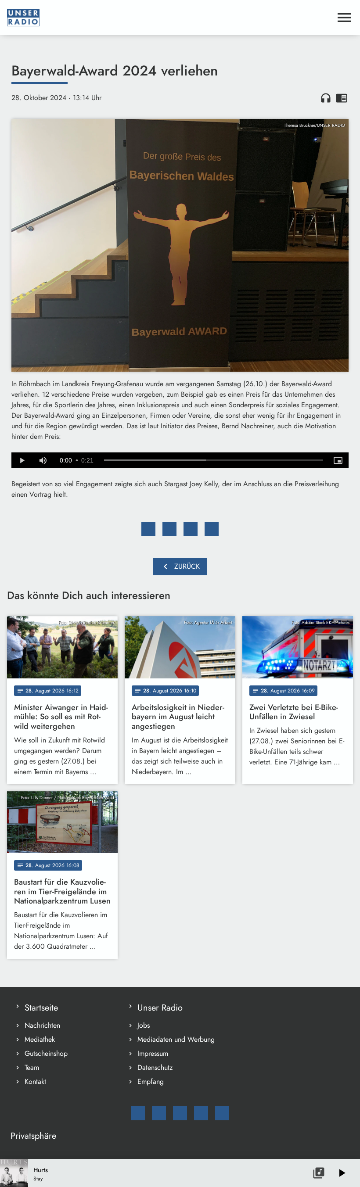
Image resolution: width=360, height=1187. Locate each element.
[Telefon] (201, 1113)
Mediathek (40, 1039)
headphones (326, 98)
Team (32, 1067)
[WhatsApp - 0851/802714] (222, 1113)
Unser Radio (160, 1007)
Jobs (143, 1025)
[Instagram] (180, 1113)
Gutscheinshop (46, 1053)
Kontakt (35, 1081)
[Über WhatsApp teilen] (191, 529)
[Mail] (138, 1113)
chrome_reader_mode (341, 98)
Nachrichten (42, 1025)
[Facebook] (159, 1113)
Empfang (150, 1081)
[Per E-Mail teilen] (212, 529)
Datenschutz (155, 1067)
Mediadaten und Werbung (176, 1039)
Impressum (152, 1053)
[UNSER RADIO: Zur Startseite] (169, 17)
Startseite (41, 1007)
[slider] (213, 460)
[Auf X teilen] (169, 529)
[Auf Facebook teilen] (148, 529)
